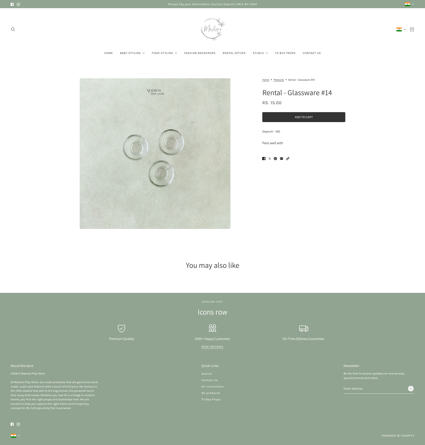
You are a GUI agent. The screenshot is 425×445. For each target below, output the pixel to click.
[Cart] (412, 29)
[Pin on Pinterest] (275, 158)
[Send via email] (281, 158)
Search (206, 373)
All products (210, 393)
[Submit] (411, 388)
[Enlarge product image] (155, 153)
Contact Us (209, 380)
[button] (287, 158)
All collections (212, 386)
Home (265, 79)
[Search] (13, 29)
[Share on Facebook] (264, 158)
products (279, 79)
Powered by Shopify (398, 435)
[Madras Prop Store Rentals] (212, 29)
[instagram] (18, 4)
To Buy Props (211, 399)
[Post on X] (269, 158)
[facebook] (12, 4)
